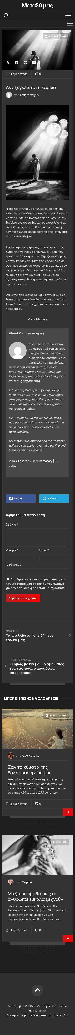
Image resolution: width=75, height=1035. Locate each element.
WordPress (40, 1015)
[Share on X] (9, 63)
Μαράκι (27, 882)
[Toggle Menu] (70, 23)
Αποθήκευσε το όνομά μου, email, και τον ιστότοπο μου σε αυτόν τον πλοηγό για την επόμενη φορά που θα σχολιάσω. (36, 583)
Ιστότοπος (13, 564)
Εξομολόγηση (19, 74)
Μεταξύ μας (37, 5)
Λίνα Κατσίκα (31, 755)
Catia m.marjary (29, 95)
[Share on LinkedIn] (34, 63)
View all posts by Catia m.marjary (30, 461)
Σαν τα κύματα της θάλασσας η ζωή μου (29, 769)
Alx (65, 1015)
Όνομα (12, 550)
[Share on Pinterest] (25, 63)
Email (44, 550)
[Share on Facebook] (16, 63)
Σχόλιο (12, 524)
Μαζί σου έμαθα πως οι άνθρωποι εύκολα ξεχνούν (35, 896)
